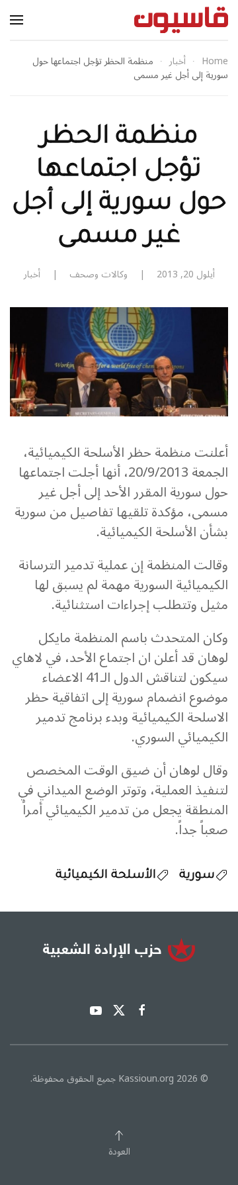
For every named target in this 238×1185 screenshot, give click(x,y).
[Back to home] (181, 20)
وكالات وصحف (98, 274)
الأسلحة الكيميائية (106, 875)
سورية (197, 875)
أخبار (32, 274)
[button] (16, 20)
